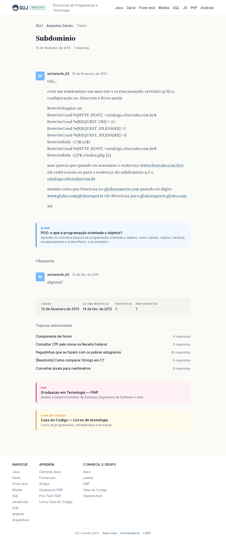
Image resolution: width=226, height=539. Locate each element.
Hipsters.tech (93, 496)
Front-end (19, 484)
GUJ (39, 26)
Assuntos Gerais (60, 26)
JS (185, 8)
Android (207, 8)
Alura (86, 472)
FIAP (86, 484)
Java (119, 8)
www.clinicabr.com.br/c (162, 165)
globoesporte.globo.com (163, 196)
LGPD (147, 533)
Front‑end (147, 8)
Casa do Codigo (95, 490)
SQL (176, 8)
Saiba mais (110, 533)
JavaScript (20, 502)
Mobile (163, 8)
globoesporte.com (121, 189)
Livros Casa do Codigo (56, 502)
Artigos (44, 484)
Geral (130, 8)
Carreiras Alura (50, 472)
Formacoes (47, 478)
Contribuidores (130, 533)
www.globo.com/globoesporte (75, 196)
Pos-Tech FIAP (50, 496)
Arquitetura (20, 520)
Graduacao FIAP (51, 490)
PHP (194, 8)
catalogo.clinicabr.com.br (71, 179)
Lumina (88, 478)
